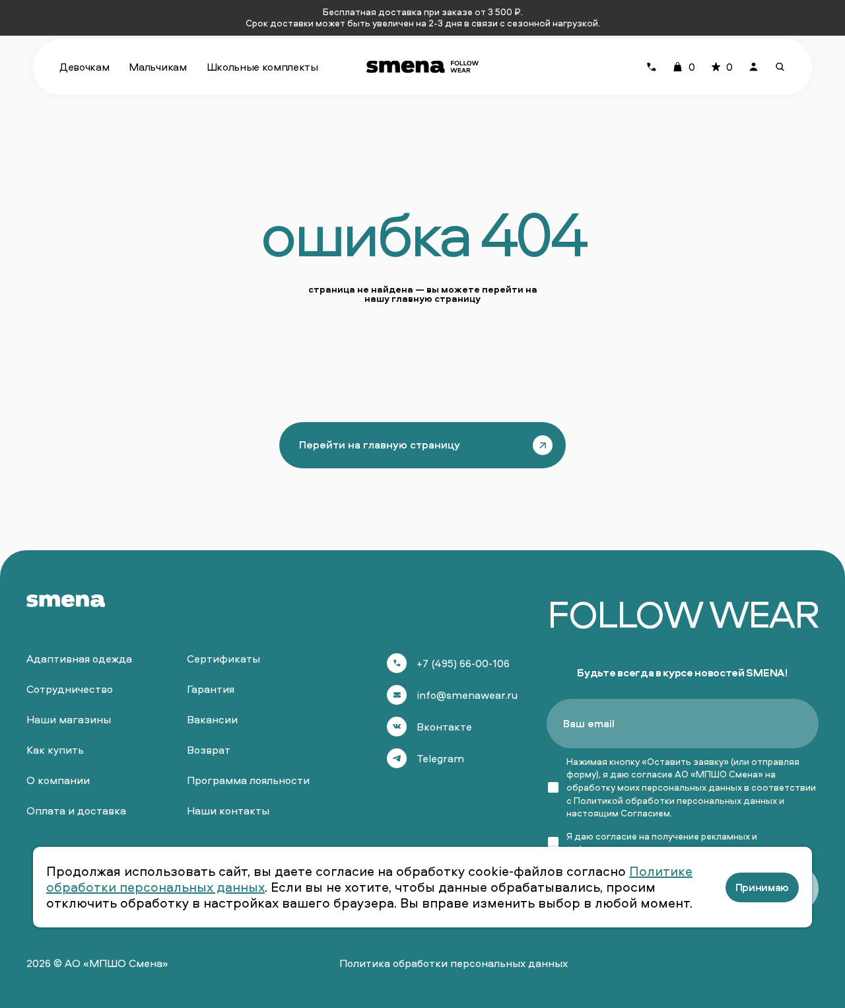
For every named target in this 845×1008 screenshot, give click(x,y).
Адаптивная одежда (79, 658)
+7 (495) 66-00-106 (463, 663)
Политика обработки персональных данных (453, 963)
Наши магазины (68, 719)
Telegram (440, 758)
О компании (58, 780)
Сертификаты (223, 658)
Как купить (55, 749)
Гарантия (210, 689)
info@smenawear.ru (467, 695)
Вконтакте (444, 726)
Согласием (645, 813)
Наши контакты (228, 810)
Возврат (208, 749)
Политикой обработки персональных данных (675, 800)
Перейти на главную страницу (379, 444)
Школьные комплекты (262, 66)
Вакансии (212, 719)
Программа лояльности (248, 780)
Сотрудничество (69, 689)
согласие (616, 836)
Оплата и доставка (76, 810)
